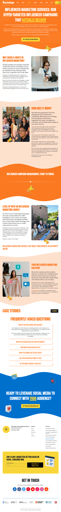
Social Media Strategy (50, 428)
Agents (41, 2)
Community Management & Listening (51, 433)
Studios (35, 2)
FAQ (35, 510)
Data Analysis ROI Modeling (51, 440)
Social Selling (48, 446)
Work (47, 2)
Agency (33, 426)
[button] (30, 325)
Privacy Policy (31, 510)
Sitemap (39, 510)
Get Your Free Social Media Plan (30, 406)
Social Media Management (51, 430)
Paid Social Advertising (50, 437)
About (23, 2)
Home (18, 2)
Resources (33, 432)
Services (29, 2)
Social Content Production (51, 435)
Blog (52, 2)
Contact (33, 436)
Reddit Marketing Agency (51, 448)
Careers (32, 430)
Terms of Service (24, 510)
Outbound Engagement (50, 444)
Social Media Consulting (50, 442)
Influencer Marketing (50, 438)
